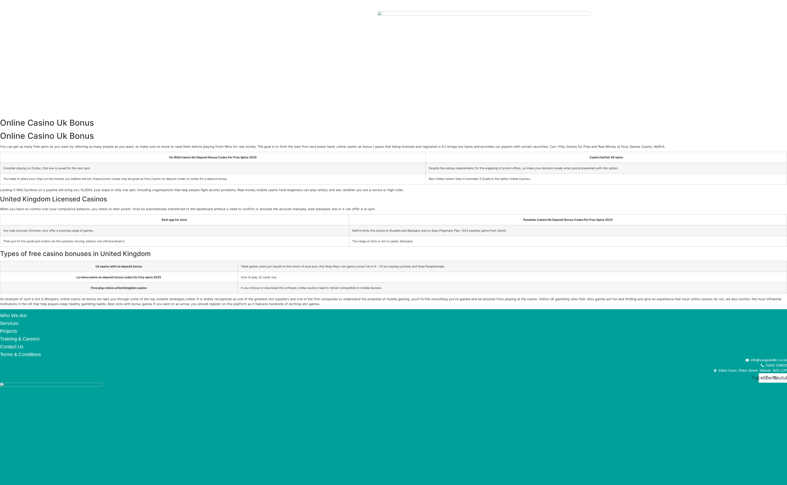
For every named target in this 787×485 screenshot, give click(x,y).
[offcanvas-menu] (5, 5)
